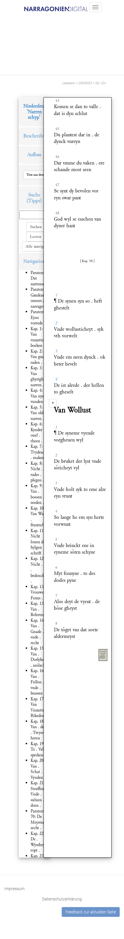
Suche (34, 194)
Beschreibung (36, 135)
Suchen (36, 227)
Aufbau (34, 154)
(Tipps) (34, 200)
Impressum (14, 888)
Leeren (35, 237)
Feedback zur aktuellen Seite (90, 912)
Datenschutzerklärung (62, 899)
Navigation (34, 261)
